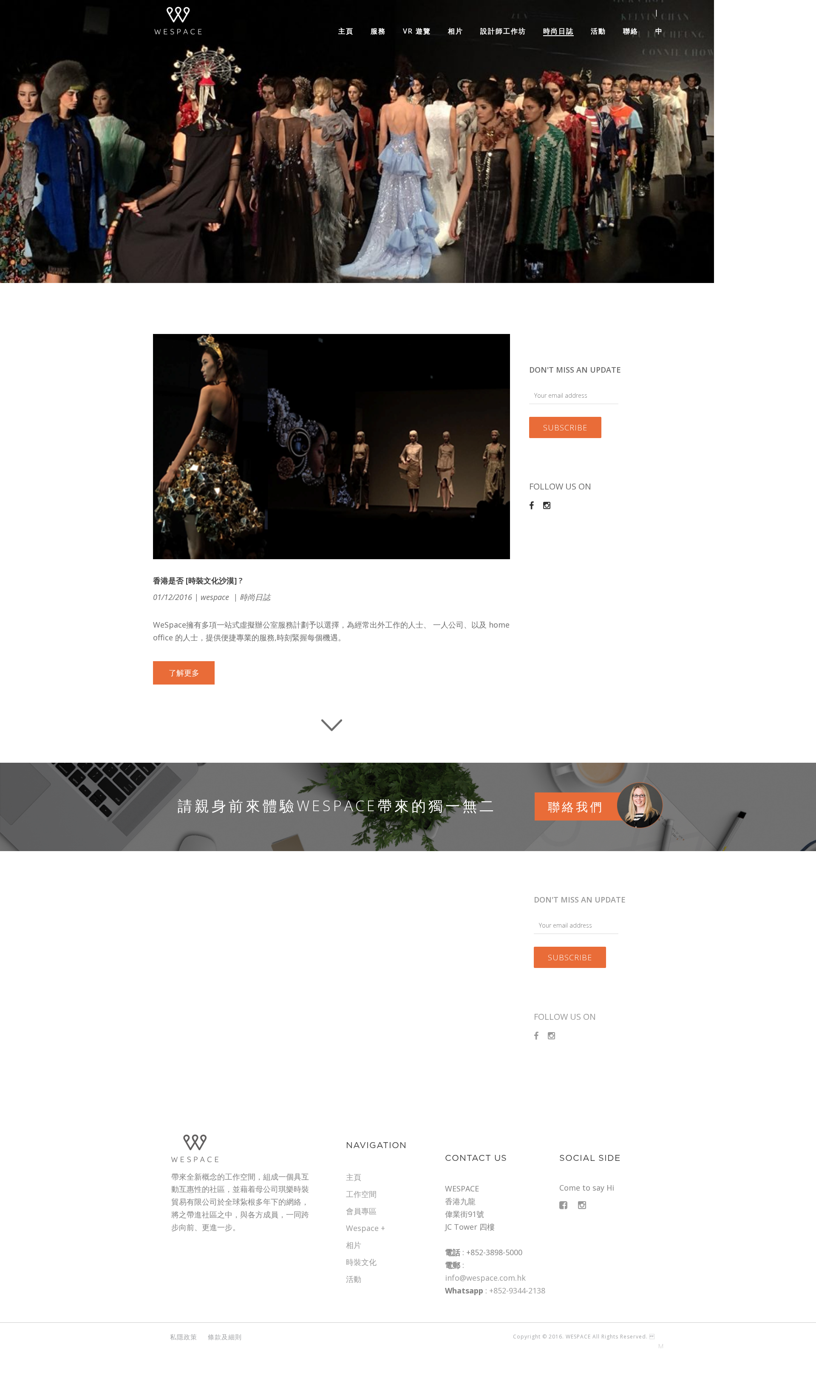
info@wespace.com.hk (485, 1278)
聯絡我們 (576, 806)
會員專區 (361, 1211)
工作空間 (361, 1194)
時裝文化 (361, 1262)
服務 (378, 31)
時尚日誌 (558, 31)
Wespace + (365, 1228)
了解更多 (184, 673)
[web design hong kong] (658, 1349)
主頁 (346, 31)
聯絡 (630, 31)
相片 (455, 31)
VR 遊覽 (417, 31)
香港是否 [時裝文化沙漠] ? (198, 580)
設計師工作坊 (503, 31)
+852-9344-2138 (517, 1290)
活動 (598, 31)
